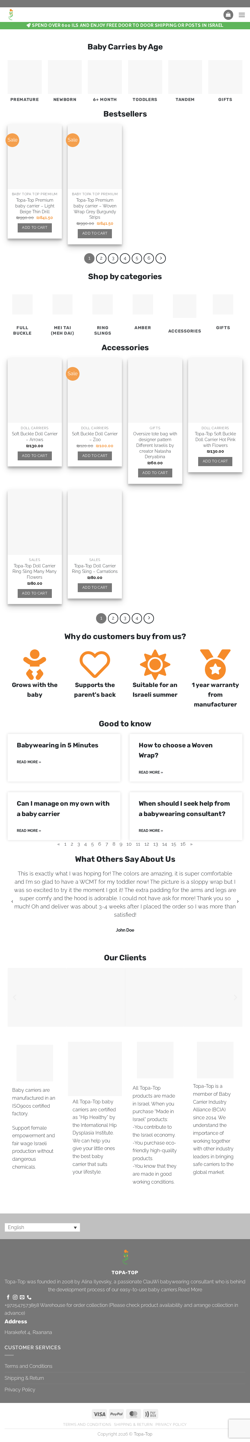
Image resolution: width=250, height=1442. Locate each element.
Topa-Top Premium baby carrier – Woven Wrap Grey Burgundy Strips (94, 208)
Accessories (184, 331)
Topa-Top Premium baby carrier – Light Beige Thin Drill (34, 205)
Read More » (29, 762)
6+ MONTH (105, 99)
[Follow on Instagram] (15, 1297)
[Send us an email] (22, 1297)
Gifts (225, 99)
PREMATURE (24, 99)
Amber (142, 327)
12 (147, 844)
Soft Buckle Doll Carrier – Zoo (95, 436)
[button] (228, 15)
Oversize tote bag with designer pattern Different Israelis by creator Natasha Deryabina (155, 445)
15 (173, 844)
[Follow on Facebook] (8, 1297)
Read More (190, 1290)
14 (164, 844)
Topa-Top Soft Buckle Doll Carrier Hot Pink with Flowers (215, 439)
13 (155, 844)
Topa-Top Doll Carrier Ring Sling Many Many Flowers (34, 571)
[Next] (160, 258)
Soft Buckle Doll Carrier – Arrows (35, 436)
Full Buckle (22, 330)
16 (183, 844)
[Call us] (29, 1297)
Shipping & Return (24, 1378)
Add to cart (34, 227)
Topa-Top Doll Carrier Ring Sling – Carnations (95, 568)
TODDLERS (145, 99)
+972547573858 (22, 1305)
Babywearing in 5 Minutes (57, 745)
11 (138, 844)
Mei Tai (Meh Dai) (62, 330)
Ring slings (102, 330)
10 (129, 844)
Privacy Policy (20, 1390)
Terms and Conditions (28, 1366)
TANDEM (185, 99)
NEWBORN (65, 99)
